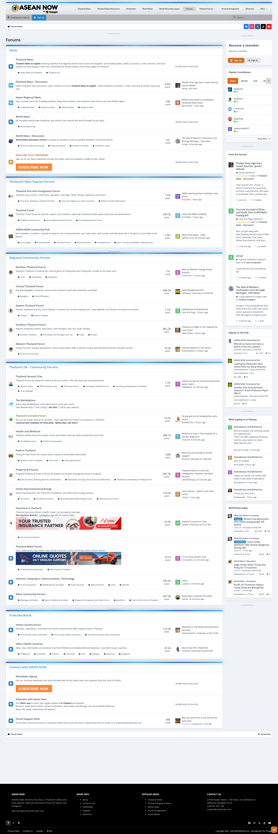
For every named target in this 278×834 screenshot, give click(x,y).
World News (23, 116)
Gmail (185, 580)
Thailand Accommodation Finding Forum (134, 479)
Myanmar (110, 654)
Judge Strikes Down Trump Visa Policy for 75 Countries (250, 566)
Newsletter (88, 807)
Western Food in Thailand (31, 460)
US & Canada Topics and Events (67, 634)
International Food (72, 460)
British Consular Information (113, 201)
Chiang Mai (36, 277)
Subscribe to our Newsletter (32, 155)
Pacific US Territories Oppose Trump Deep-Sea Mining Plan (249, 586)
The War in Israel (102, 146)
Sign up (15, 810)
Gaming (125, 585)
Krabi (81, 335)
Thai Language (26, 391)
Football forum (103, 242)
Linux (113, 585)
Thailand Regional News (159, 803)
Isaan (22, 277)
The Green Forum (71, 386)
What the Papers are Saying (32, 146)
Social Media (154, 814)
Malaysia (95, 654)
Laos (83, 654)
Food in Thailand (25, 450)
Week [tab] (232, 81)
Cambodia (40, 654)
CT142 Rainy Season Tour (194, 556)
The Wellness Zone (28, 441)
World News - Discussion (30, 135)
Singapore (125, 654)
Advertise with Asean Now (31, 699)
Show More (262, 138)
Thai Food (53, 460)
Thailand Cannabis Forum (31, 415)
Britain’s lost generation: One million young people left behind (251, 521)
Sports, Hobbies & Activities (56, 600)
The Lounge (25, 242)
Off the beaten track (48, 386)
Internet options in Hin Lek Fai (196, 347)
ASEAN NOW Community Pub (33, 229)
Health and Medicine (28, 431)
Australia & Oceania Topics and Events (103, 634)
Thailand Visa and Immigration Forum (38, 191)
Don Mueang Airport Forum (90, 220)
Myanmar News (48, 107)
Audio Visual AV (77, 585)
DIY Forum (25, 499)
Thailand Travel (25, 210)
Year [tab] (255, 81)
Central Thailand (42, 296)
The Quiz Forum (63, 242)
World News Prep (27, 126)
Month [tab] (244, 81)
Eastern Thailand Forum (30, 305)
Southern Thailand (28, 335)
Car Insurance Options (30, 537)
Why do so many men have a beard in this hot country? (249, 345)
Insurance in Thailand (28, 508)
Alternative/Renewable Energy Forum (76, 499)
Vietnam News (67, 107)
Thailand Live (54, 72)
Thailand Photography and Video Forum (92, 600)
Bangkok (24, 296)
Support (86, 810)
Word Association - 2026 (193, 234)
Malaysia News (87, 107)
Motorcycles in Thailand (60, 569)
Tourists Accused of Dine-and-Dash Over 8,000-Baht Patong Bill (251, 212)
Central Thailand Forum (30, 286)
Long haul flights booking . (194, 214)
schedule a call (46, 515)
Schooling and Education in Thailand (131, 386)
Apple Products (97, 585)
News (13, 50)
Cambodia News (27, 107)
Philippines (25, 654)
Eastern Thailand (41, 315)
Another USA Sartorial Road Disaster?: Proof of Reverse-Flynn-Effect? (251, 390)
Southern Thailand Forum (31, 324)
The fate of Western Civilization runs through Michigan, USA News (250, 289)
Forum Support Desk (28, 719)
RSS (50, 831)
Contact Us (28, 831)
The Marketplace (25, 400)
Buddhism (120, 600)
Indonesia (70, 654)
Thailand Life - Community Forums (33, 367)
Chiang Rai (52, 277)
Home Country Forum (28, 624)
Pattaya (23, 315)
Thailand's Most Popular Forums (32, 182)
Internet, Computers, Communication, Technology (45, 578)
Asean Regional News (28, 97)
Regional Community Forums (29, 258)
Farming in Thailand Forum (97, 386)
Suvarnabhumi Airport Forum (59, 220)
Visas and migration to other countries (77, 201)
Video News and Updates (31, 72)
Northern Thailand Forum (31, 267)
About (85, 799)
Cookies (39, 831)
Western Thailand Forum (30, 344)
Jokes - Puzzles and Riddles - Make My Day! (135, 242)
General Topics (26, 386)
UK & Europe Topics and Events (33, 634)
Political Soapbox (58, 146)
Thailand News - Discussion (32, 81)
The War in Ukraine (80, 146)
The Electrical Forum (45, 499)
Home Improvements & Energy (34, 489)
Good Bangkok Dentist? (193, 290)
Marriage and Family (29, 600)
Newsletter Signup (26, 676)
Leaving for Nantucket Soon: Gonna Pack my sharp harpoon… (250, 365)
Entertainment (43, 242)
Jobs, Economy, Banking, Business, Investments (40, 479)
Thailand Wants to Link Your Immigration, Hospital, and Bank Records (197, 473)
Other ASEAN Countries (29, 643)
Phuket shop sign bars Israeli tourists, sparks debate (249, 166)
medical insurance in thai (194, 521)
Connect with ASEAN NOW (27, 667)
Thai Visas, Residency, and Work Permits (37, 201)
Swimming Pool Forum (109, 499)
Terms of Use (89, 803)
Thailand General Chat (29, 376)
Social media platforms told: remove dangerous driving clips (251, 544)
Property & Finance (27, 469)
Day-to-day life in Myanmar (195, 647)
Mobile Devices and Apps (53, 585)
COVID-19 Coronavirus (52, 441)
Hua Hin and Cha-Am (29, 354)
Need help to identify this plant (197, 596)
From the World (20, 615)
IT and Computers (28, 585)
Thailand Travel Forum (30, 220)
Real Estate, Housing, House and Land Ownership (89, 479)
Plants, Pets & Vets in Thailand (145, 600)
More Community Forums (31, 594)
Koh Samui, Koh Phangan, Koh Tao (58, 335)
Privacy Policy (13, 831)
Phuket (94, 335)
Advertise (87, 814)
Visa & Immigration (157, 810)
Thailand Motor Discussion (31, 569)
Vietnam (55, 654)
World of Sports (83, 242)
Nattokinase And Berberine (195, 309)
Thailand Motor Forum (29, 546)
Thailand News (24, 59)
